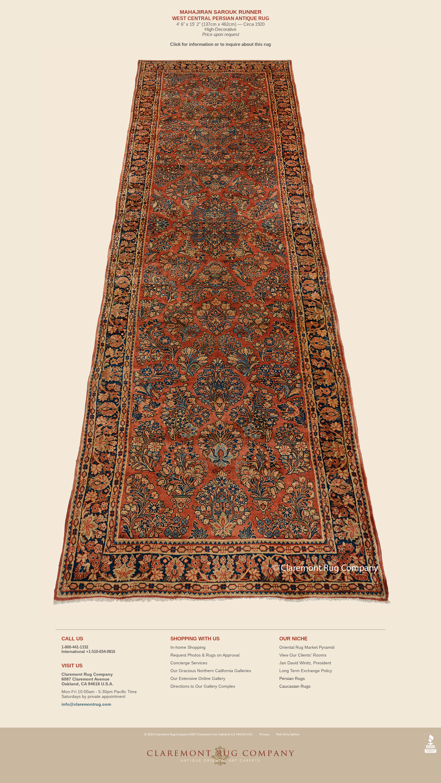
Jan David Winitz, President (305, 662)
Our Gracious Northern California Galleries (210, 670)
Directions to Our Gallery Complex (202, 686)
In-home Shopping (188, 647)
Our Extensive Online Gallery (197, 678)
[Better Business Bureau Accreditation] (430, 743)
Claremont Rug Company (221, 759)
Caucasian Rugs (294, 686)
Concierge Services (188, 662)
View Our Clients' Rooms (302, 655)
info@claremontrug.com (86, 704)
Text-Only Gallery (287, 734)
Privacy (264, 734)
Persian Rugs (292, 678)
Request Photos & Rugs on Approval (204, 655)
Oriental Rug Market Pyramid (306, 647)
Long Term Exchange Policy (305, 670)
